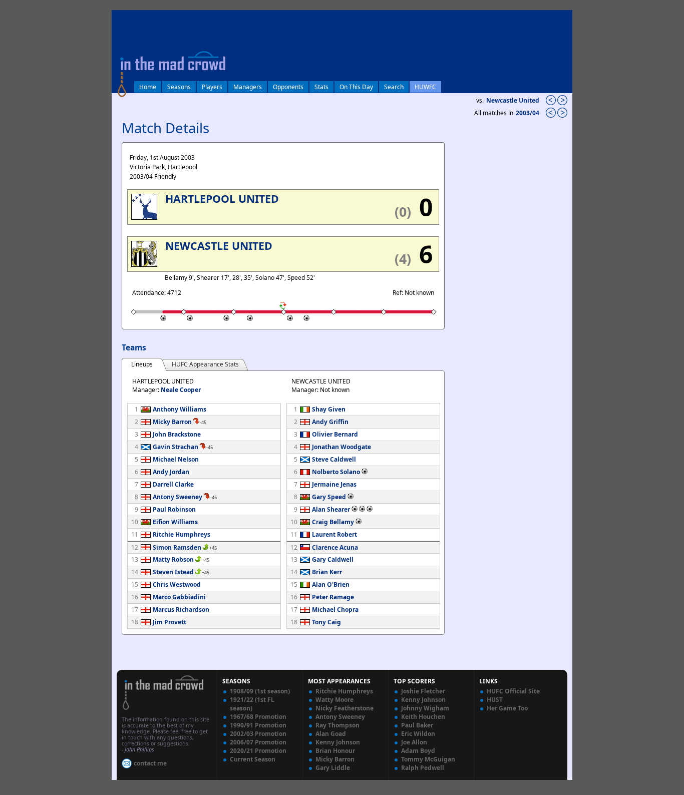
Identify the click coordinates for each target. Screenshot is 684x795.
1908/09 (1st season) (260, 691)
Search (394, 87)
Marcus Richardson (181, 609)
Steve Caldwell (334, 459)
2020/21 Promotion (258, 750)
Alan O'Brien (331, 584)
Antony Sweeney (177, 497)
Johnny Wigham (425, 708)
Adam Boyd (418, 750)
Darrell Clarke (173, 484)
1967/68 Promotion (258, 716)
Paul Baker (417, 725)
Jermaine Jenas (334, 484)
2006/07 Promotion (258, 742)
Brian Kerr (327, 572)
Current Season (252, 759)
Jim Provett (169, 622)
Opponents (288, 87)
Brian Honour (335, 750)
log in (122, 17)
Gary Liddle (332, 767)
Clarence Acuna (335, 547)
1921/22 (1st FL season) (252, 703)
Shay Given (329, 409)
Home (147, 87)
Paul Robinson (174, 509)
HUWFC (425, 87)
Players (212, 87)
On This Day (356, 87)
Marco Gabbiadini (179, 597)
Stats (321, 87)
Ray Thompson (337, 725)
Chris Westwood (177, 584)
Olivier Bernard (335, 434)
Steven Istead (173, 572)
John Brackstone (177, 434)
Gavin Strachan (175, 447)
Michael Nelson (176, 459)
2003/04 (528, 113)
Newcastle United (512, 100)
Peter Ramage (333, 597)
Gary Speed (329, 497)
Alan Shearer (331, 509)
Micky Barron (172, 422)
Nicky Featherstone (344, 708)
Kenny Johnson (337, 742)
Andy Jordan (171, 472)
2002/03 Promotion (258, 733)
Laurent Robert (334, 534)
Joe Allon (414, 742)
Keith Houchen (423, 716)
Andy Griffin (330, 422)
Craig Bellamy (333, 522)
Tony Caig (326, 622)
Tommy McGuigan (428, 759)
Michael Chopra (335, 609)
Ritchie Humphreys (181, 534)
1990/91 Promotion (258, 725)
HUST (495, 699)
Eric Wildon (418, 733)
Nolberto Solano (336, 472)
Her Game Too (507, 708)
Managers (247, 87)
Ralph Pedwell (422, 767)
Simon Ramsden (177, 547)
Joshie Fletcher (423, 691)
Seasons (179, 87)
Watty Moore (334, 699)
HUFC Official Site (513, 691)
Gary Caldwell (333, 559)
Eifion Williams (175, 522)
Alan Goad (330, 733)
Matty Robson (173, 559)
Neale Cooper (181, 389)
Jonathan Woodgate (341, 447)
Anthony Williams (179, 409)
